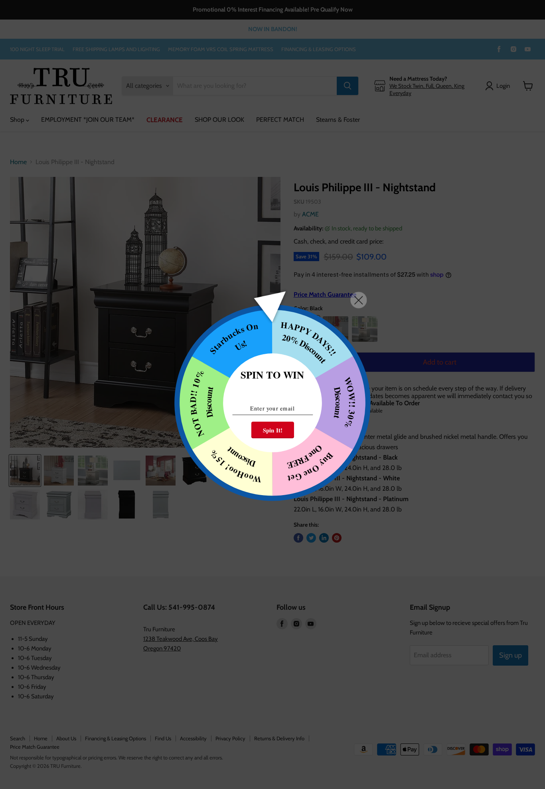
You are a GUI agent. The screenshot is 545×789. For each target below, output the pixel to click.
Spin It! (272, 430)
